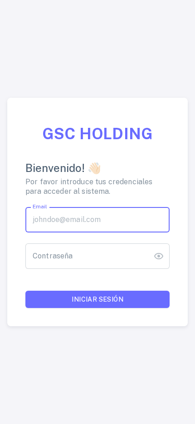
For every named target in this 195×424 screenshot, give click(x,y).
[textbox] (97, 219)
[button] (158, 256)
